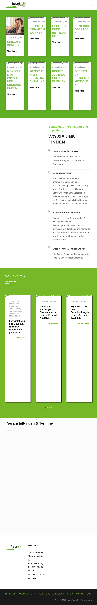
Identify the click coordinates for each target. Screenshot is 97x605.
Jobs (20, 311)
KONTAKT (80, 594)
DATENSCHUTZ (25, 594)
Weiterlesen (22, 338)
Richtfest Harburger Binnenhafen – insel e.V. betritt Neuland (49, 312)
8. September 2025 (78, 301)
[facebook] (8, 554)
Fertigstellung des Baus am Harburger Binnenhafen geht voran (17, 327)
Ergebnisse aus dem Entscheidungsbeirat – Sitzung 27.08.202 (80, 312)
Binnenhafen (14, 309)
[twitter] (8, 558)
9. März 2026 (14, 301)
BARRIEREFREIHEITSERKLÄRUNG (49, 594)
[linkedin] (14, 554)
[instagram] (14, 558)
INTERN (70, 594)
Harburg (13, 311)
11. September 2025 (48, 301)
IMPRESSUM (10, 594)
